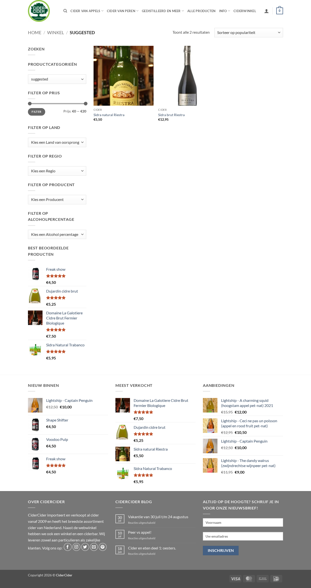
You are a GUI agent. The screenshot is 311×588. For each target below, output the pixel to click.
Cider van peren (121, 11)
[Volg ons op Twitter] (85, 547)
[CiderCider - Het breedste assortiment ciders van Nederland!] (42, 11)
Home (34, 32)
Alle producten (201, 11)
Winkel (55, 32)
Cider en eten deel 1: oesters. (152, 548)
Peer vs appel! (139, 532)
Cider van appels (85, 11)
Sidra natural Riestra (109, 115)
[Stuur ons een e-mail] (94, 547)
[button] (266, 11)
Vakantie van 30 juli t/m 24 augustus (158, 516)
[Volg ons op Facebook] (68, 547)
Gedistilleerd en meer (161, 11)
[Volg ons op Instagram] (76, 547)
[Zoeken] (65, 11)
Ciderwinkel (244, 11)
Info (223, 11)
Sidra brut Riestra (171, 115)
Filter (36, 111)
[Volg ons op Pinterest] (103, 547)
